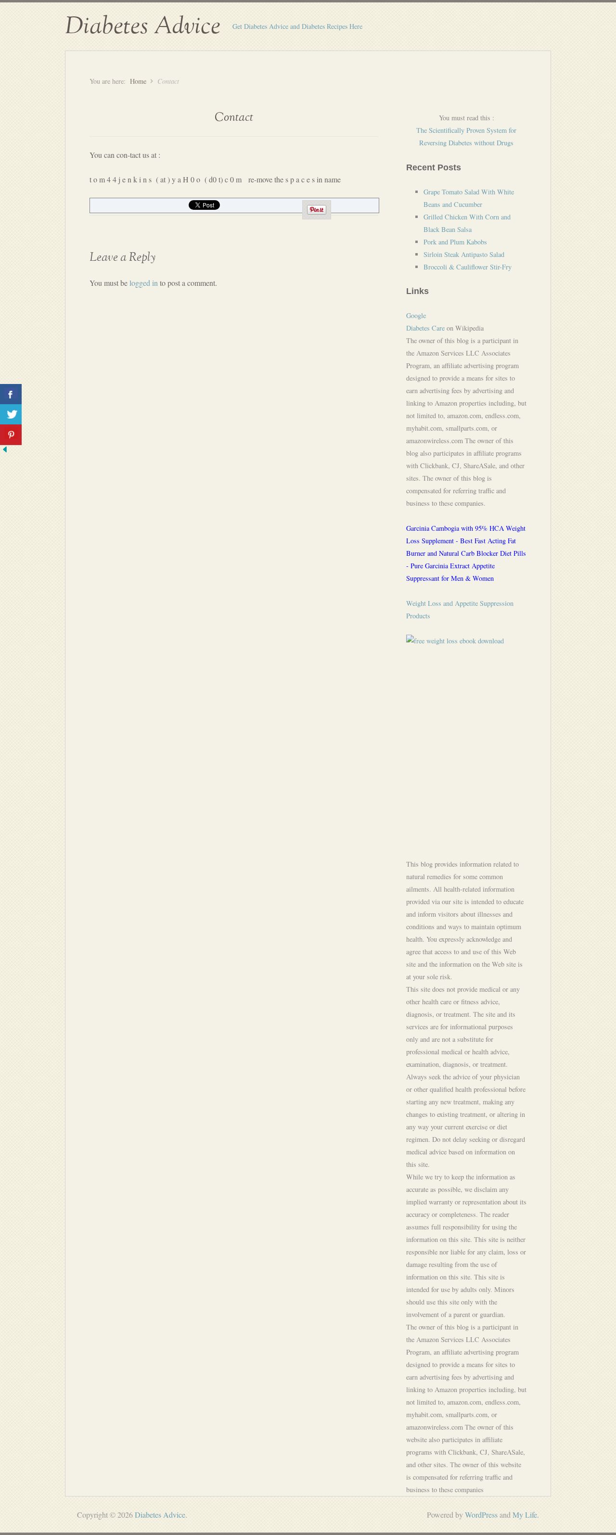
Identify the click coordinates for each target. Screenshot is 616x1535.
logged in (143, 283)
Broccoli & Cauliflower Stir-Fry (468, 266)
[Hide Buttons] (5, 451)
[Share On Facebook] (11, 394)
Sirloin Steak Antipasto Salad (464, 254)
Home (138, 81)
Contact (234, 118)
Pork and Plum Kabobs (455, 241)
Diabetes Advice (142, 26)
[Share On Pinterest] (11, 434)
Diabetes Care (425, 328)
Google (416, 315)
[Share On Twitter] (11, 414)
